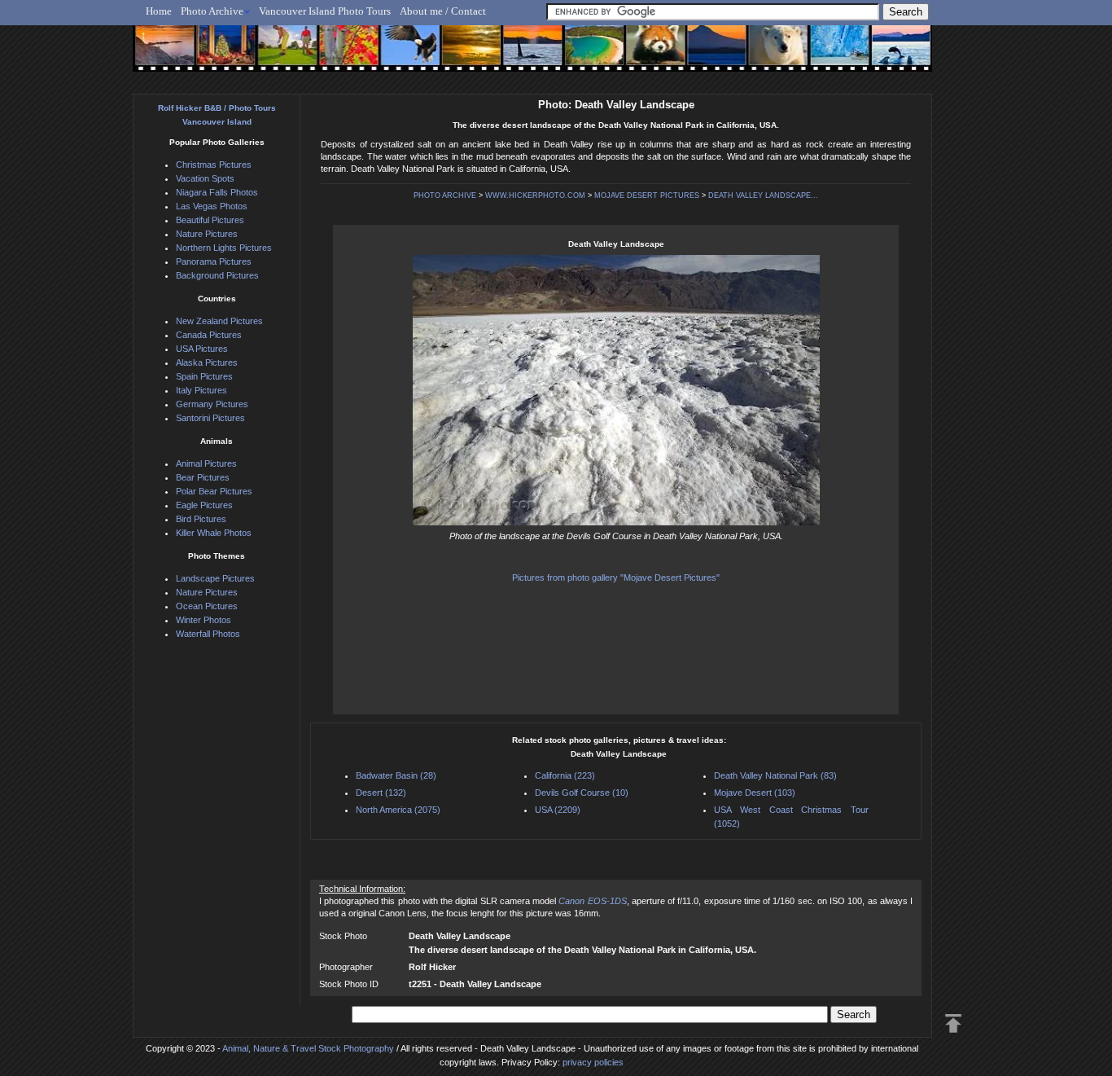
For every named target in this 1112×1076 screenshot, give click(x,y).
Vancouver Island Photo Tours (325, 11)
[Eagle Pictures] (403, 54)
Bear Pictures (203, 477)
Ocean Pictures (207, 606)
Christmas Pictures (214, 164)
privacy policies (593, 1062)
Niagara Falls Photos (217, 192)
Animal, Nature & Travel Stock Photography (308, 1048)
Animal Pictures (206, 463)
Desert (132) (381, 792)
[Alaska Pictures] (825, 54)
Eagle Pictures (204, 505)
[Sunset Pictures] (161, 54)
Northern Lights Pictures (224, 248)
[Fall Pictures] (343, 54)
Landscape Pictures (215, 578)
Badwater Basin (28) (396, 775)
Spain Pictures (204, 376)
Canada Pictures (209, 335)
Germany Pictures (212, 404)
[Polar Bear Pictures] (765, 54)
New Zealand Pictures (219, 321)
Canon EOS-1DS (592, 901)
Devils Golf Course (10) (581, 792)
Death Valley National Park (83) (775, 775)
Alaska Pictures (207, 362)
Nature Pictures (207, 234)
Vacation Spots (205, 178)
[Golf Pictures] (282, 54)
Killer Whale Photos (214, 533)
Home (159, 11)
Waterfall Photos (208, 634)
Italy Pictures (201, 390)
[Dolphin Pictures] (885, 54)
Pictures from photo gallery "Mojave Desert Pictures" (616, 577)
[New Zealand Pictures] (704, 54)
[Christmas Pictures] (222, 54)
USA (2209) (557, 810)
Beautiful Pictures (210, 220)
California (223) (565, 775)
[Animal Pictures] (644, 54)
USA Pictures (202, 349)
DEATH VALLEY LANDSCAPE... (763, 195)
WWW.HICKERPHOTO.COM (535, 195)
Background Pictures (217, 275)
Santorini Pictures (210, 418)
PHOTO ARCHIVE (445, 195)
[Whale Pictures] (524, 54)
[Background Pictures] (464, 54)
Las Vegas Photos (211, 206)
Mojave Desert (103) (754, 792)
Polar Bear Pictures (214, 491)
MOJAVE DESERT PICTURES (646, 195)
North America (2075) (398, 810)
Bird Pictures (201, 519)
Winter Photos (203, 620)
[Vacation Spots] (584, 54)
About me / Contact (443, 11)
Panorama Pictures (214, 261)
